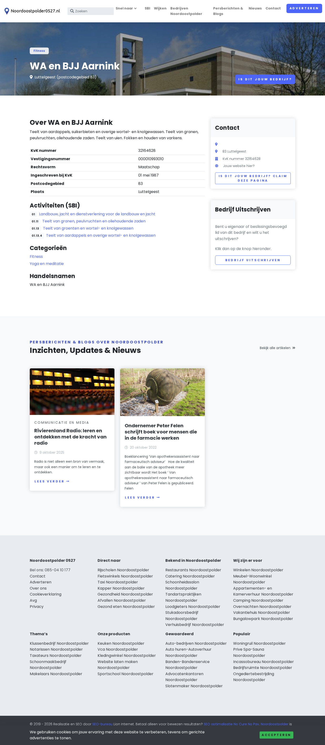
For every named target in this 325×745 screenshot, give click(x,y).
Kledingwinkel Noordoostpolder (127, 655)
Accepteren (276, 735)
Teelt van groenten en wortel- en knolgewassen (88, 228)
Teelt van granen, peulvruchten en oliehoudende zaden (94, 221)
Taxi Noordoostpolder (118, 582)
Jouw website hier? (239, 165)
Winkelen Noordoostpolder (258, 570)
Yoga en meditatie (47, 263)
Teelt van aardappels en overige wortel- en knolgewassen (101, 235)
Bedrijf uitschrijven (253, 260)
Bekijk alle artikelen (275, 348)
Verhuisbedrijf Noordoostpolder (194, 624)
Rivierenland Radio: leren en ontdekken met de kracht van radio (70, 436)
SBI (147, 8)
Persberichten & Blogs (228, 11)
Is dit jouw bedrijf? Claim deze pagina (253, 178)
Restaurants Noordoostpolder (193, 570)
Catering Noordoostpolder (190, 576)
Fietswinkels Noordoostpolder (125, 576)
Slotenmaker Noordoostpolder (194, 686)
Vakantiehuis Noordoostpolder (261, 612)
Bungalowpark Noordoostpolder (263, 618)
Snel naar (124, 8)
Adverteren (304, 8)
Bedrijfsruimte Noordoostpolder (262, 667)
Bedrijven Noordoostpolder (186, 11)
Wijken (160, 8)
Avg (33, 600)
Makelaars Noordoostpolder (56, 674)
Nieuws (255, 8)
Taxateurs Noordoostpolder (56, 655)
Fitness (39, 51)
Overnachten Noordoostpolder (262, 606)
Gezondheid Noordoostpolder (125, 594)
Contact (273, 8)
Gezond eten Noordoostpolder (126, 606)
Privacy (37, 606)
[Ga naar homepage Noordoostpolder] (31, 11)
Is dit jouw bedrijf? (265, 79)
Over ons (38, 588)
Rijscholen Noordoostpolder (123, 570)
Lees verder (49, 481)
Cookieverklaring (45, 594)
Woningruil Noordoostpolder (259, 643)
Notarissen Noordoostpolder (56, 649)
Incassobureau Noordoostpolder (263, 661)
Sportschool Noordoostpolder (125, 674)
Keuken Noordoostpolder (121, 643)
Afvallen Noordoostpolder (122, 600)
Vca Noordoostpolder (118, 649)
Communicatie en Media (61, 422)
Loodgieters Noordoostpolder (192, 606)
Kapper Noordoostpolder (121, 588)
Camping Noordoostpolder (258, 600)
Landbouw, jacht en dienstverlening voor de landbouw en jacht (97, 214)
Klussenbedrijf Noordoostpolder (59, 643)
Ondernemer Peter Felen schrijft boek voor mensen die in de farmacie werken (161, 431)
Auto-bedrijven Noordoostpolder (196, 643)
